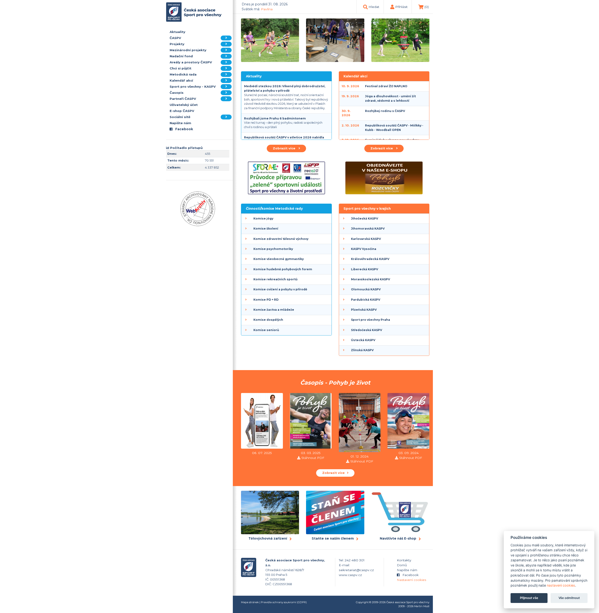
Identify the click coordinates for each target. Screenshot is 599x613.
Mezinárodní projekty (188, 50)
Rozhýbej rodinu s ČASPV (385, 111)
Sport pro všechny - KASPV (193, 86)
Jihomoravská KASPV (368, 228)
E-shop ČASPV (182, 111)
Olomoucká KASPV (366, 289)
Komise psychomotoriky (273, 249)
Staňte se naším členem (333, 538)
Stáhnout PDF (312, 458)
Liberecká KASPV (364, 269)
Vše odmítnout (569, 598)
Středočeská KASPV (366, 330)
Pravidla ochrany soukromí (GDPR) (284, 602)
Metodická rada (183, 74)
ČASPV (175, 38)
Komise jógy (263, 218)
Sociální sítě (180, 117)
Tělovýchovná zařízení (267, 538)
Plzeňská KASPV (364, 309)
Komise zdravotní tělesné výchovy (280, 239)
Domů (402, 565)
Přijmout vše (529, 598)
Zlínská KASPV (362, 350)
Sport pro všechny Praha (370, 319)
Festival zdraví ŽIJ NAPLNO (386, 86)
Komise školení (265, 228)
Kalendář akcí (181, 80)
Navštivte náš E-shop (398, 538)
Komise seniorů (266, 330)
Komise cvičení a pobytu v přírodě (280, 289)
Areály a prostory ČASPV (191, 62)
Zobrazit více (284, 148)
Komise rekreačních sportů (275, 279)
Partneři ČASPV (183, 99)
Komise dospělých (268, 319)
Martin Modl (421, 606)
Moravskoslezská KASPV (370, 279)
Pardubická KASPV (365, 299)
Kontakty (404, 560)
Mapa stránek (250, 602)
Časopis (176, 92)
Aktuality (177, 32)
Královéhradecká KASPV (370, 259)
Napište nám (180, 123)
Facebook (183, 129)
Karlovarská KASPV (366, 239)
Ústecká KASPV (363, 340)
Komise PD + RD (265, 299)
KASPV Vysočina (363, 249)
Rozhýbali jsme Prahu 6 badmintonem (275, 118)
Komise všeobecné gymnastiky (278, 259)
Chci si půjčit (180, 68)
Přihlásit (401, 7)
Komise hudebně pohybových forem (282, 269)
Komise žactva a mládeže (273, 309)
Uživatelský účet (184, 105)
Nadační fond (181, 56)
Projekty (177, 44)
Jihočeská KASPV (364, 218)
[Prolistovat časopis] (262, 421)
